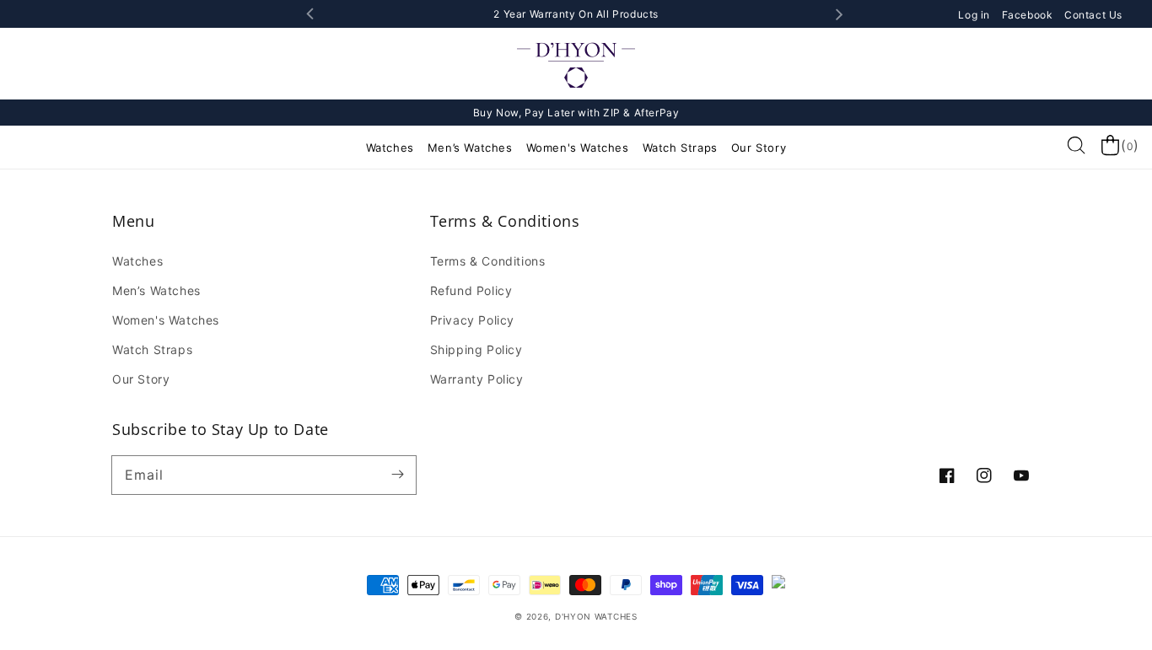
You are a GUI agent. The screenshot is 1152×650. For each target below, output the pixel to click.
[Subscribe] (397, 474)
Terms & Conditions (488, 261)
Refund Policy (471, 290)
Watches (390, 147)
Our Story (758, 147)
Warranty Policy (477, 379)
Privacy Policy (472, 320)
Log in (975, 14)
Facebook (1029, 14)
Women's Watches (577, 147)
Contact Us (1093, 14)
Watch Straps (680, 147)
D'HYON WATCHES (596, 616)
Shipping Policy (476, 349)
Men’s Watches (470, 147)
